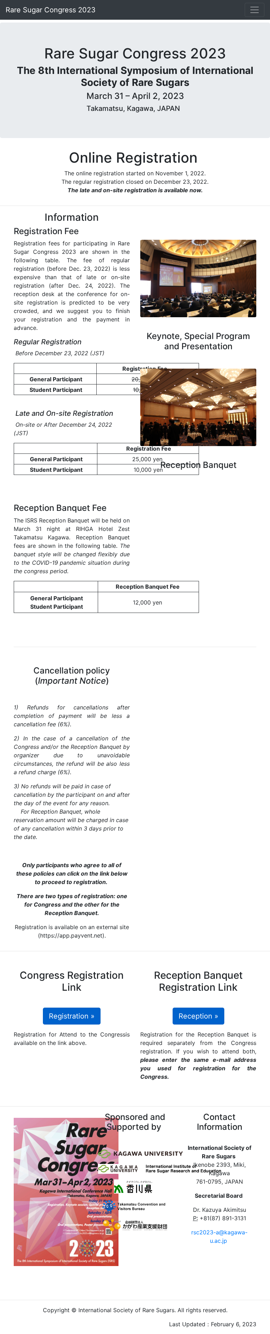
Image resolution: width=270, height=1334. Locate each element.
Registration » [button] (72, 1016)
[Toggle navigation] (254, 10)
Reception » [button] (198, 1016)
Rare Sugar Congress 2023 (52, 10)
